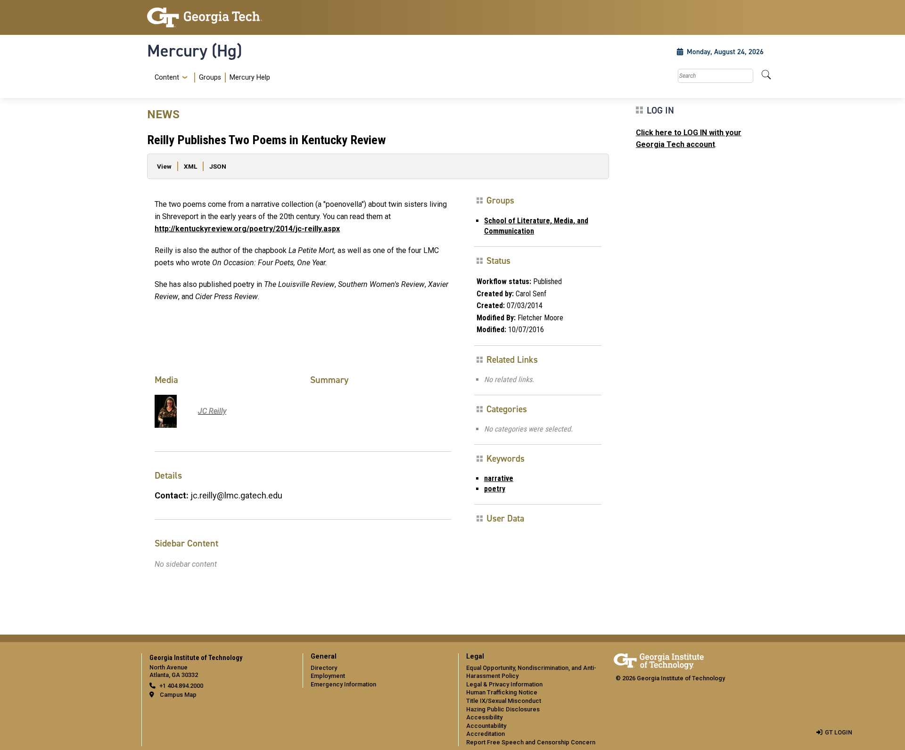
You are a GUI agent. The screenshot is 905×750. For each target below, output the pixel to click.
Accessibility (484, 717)
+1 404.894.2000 (181, 685)
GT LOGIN (838, 732)
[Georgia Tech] (219, 17)
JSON (217, 166)
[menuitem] (210, 77)
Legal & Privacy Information (504, 684)
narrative (498, 478)
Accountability (486, 725)
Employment (328, 675)
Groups (210, 77)
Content (167, 78)
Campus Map (178, 694)
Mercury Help (250, 77)
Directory (324, 667)
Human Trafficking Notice (501, 692)
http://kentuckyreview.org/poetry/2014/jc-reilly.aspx (247, 228)
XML (190, 166)
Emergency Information (343, 684)
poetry (494, 488)
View (164, 166)
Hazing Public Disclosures (503, 709)
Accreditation (485, 733)
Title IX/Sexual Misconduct (503, 700)
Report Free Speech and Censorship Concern (530, 742)
